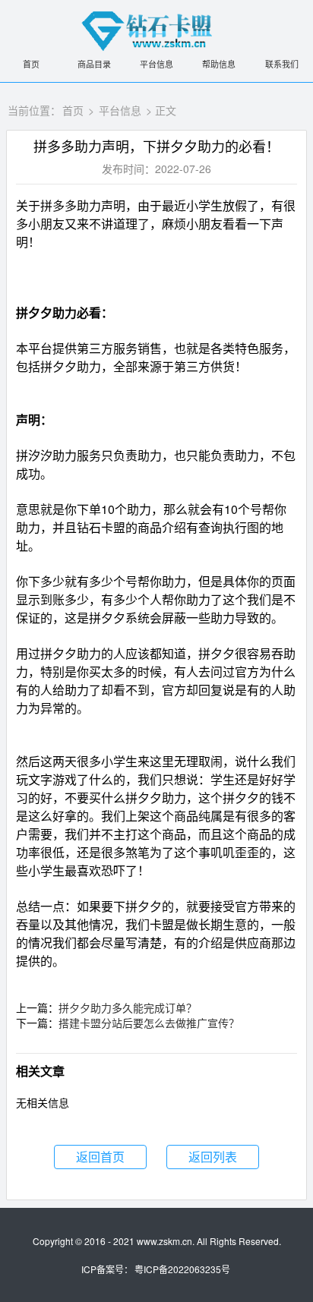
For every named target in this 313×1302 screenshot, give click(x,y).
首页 (31, 64)
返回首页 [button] (100, 1156)
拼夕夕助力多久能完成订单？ (127, 1007)
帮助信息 (219, 64)
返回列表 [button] (212, 1156)
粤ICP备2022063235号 (182, 1269)
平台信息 (156, 64)
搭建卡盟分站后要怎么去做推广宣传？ (148, 1022)
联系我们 (282, 64)
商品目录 (94, 64)
